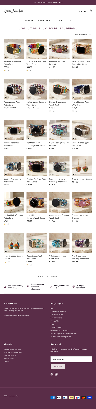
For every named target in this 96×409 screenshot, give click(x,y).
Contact (6, 361)
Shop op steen (64, 21)
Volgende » (54, 276)
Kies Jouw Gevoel (56, 315)
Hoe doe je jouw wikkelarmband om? (63, 333)
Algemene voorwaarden (12, 349)
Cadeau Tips (54, 321)
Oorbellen (70, 28)
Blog (52, 324)
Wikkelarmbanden (53, 28)
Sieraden (29, 21)
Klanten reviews (56, 318)
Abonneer (58, 366)
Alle (23, 28)
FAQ (51, 308)
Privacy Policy (9, 358)
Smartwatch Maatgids (58, 311)
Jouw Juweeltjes (13, 396)
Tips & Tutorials (55, 327)
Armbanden (35, 28)
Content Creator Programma (60, 337)
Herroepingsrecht (10, 355)
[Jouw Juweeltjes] (13, 11)
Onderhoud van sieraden (59, 330)
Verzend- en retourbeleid (13, 352)
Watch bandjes (45, 21)
